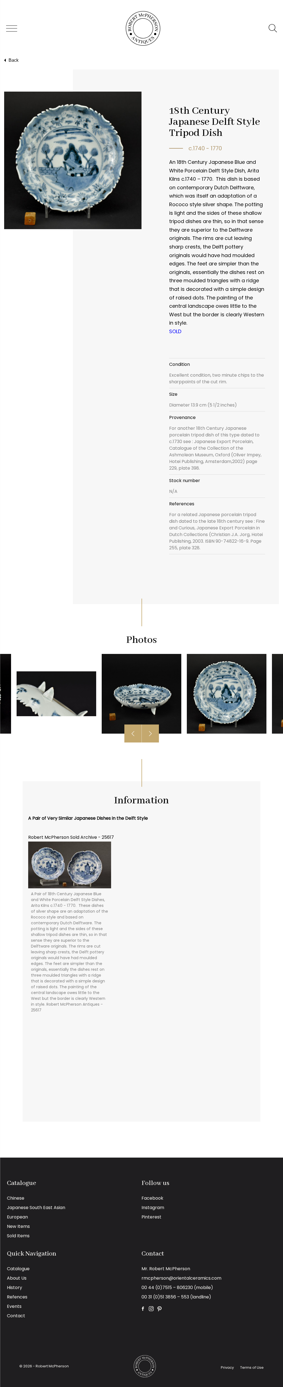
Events (14, 1306)
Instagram (153, 1207)
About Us (17, 1278)
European (17, 1217)
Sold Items (18, 1236)
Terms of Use (252, 1367)
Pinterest (151, 1217)
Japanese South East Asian (36, 1207)
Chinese (15, 1198)
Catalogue (18, 1269)
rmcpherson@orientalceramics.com (181, 1278)
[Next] (150, 733)
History (14, 1287)
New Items (18, 1226)
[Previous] (133, 733)
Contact (16, 1316)
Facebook (152, 1198)
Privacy (227, 1367)
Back (14, 60)
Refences (17, 1297)
